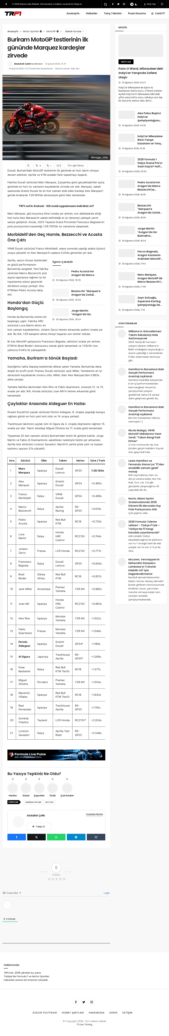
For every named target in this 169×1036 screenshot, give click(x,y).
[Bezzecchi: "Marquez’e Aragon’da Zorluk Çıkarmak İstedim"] (60, 293)
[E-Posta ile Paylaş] (96, 837)
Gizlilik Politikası (45, 1012)
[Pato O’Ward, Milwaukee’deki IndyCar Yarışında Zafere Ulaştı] (140, 45)
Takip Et (40, 826)
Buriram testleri (33, 802)
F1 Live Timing (84, 1024)
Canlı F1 (160, 13)
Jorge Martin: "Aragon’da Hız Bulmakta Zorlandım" (85, 314)
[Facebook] (113, 4)
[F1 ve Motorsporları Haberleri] (12, 13)
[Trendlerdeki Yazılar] (6, 4)
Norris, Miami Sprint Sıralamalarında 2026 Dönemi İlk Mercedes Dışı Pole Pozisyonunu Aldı (144, 504)
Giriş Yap (151, 4)
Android (38, 206)
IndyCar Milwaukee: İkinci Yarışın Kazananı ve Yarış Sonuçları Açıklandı (150, 142)
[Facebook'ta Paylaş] (16, 837)
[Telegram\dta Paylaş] (76, 837)
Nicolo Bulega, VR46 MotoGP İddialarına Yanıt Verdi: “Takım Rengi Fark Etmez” (144, 436)
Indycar (126, 61)
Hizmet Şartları (73, 1012)
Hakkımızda (97, 1012)
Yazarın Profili (94, 814)
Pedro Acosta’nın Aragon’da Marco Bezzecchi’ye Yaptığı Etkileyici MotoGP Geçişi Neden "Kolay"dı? (148, 191)
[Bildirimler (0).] (162, 4)
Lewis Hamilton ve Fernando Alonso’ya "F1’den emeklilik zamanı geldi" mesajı (146, 466)
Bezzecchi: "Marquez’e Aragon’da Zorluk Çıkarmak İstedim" (86, 294)
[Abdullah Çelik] (20, 821)
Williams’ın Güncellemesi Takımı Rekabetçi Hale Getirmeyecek (144, 335)
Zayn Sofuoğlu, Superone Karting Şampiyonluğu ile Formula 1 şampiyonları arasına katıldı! (149, 306)
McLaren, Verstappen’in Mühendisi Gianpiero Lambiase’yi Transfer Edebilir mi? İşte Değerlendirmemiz (144, 566)
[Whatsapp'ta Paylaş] (56, 837)
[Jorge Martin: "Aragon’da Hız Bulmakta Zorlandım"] (60, 312)
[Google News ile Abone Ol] (75, 165)
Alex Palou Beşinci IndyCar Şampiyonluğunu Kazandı (149, 119)
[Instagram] (124, 4)
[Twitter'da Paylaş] (36, 837)
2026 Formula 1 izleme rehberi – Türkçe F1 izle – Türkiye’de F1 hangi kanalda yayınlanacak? (144, 527)
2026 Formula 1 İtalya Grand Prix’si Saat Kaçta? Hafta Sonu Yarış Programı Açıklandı (149, 166)
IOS (48, 206)
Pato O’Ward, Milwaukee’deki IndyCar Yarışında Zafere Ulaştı (140, 73)
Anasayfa (73, 13)
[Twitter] (118, 4)
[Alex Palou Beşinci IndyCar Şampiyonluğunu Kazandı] (126, 115)
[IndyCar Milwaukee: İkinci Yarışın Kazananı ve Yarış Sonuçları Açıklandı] (126, 138)
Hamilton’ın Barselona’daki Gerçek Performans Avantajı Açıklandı (146, 373)
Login (106, 893)
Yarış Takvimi (112, 13)
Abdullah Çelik (22, 63)
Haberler (91, 13)
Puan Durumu (137, 13)
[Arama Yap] (105, 4)
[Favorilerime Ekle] (28, 165)
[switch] (133, 4)
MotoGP (49, 802)
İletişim (127, 1012)
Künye (113, 1012)
